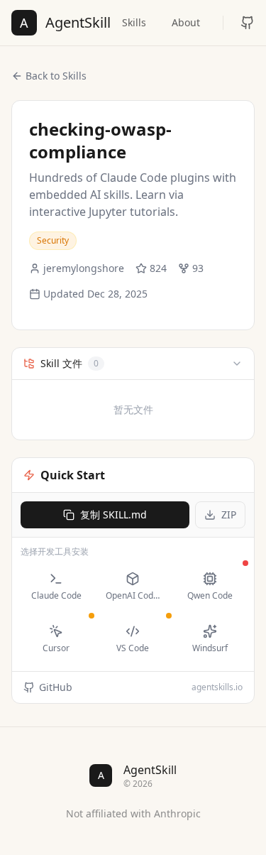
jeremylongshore (83, 268)
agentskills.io (217, 687)
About (186, 22)
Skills (134, 22)
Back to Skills (56, 75)
